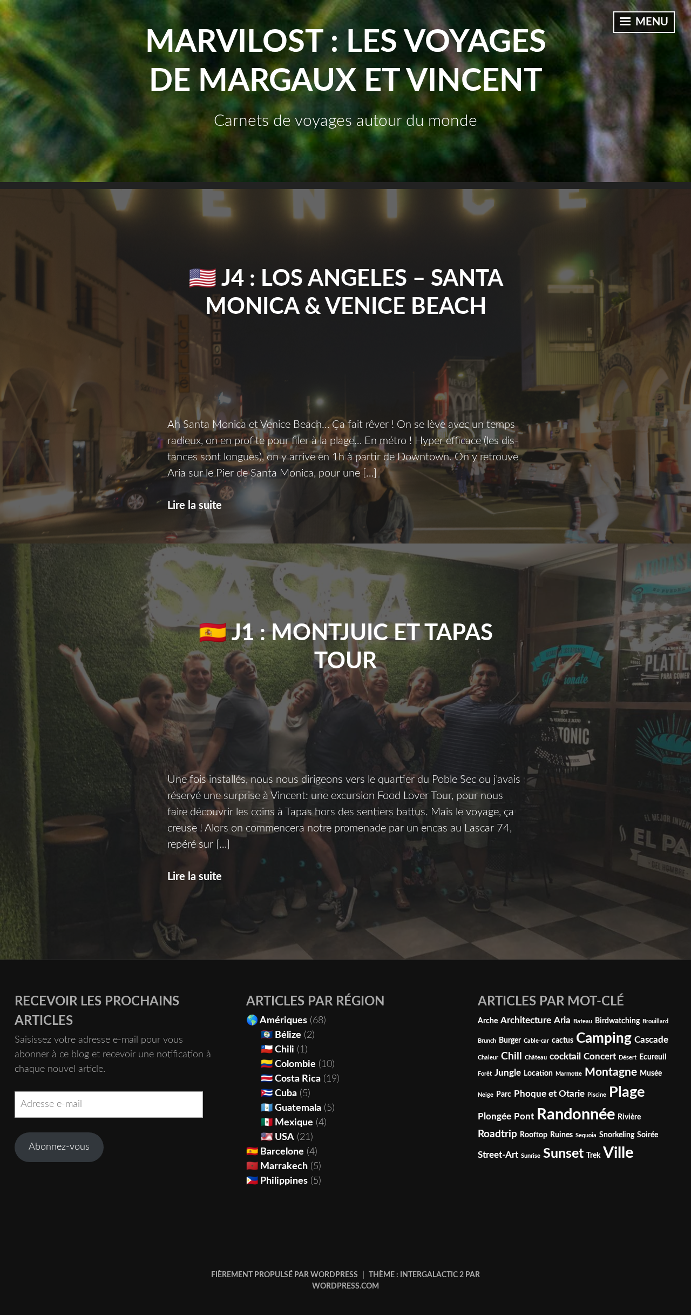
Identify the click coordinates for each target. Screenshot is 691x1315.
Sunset (563, 1153)
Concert (600, 1056)
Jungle (507, 1073)
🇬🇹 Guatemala (291, 1108)
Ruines (561, 1135)
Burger (510, 1040)
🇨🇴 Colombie (288, 1064)
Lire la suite (194, 505)
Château (536, 1058)
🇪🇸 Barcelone (275, 1152)
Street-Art (498, 1155)
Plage (627, 1092)
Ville (618, 1153)
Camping (604, 1038)
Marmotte (568, 1074)
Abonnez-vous (59, 1147)
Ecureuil (652, 1057)
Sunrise (530, 1156)
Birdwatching (617, 1021)
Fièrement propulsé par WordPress (284, 1275)
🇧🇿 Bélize (281, 1035)
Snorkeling (616, 1135)
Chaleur (488, 1058)
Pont (524, 1116)
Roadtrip (497, 1134)
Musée (651, 1073)
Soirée (647, 1135)
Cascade (651, 1040)
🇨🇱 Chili (277, 1050)
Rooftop (533, 1135)
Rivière (629, 1117)
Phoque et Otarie (549, 1094)
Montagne (611, 1072)
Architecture (525, 1020)
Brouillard (655, 1021)
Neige (485, 1095)
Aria (562, 1020)
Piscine (596, 1095)
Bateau (582, 1021)
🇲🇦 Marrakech (277, 1166)
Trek (593, 1155)
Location (538, 1073)
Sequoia (586, 1135)
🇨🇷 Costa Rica (291, 1079)
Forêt (485, 1074)
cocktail (565, 1056)
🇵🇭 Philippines (277, 1181)
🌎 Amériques (276, 1020)
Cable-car (536, 1041)
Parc (503, 1094)
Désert (627, 1058)
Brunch (487, 1041)
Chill (511, 1056)
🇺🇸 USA (277, 1137)
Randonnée (576, 1114)
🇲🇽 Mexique (287, 1123)
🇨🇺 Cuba (279, 1093)
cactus (562, 1040)
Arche (488, 1021)
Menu (650, 22)
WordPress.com (345, 1286)
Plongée (494, 1116)
